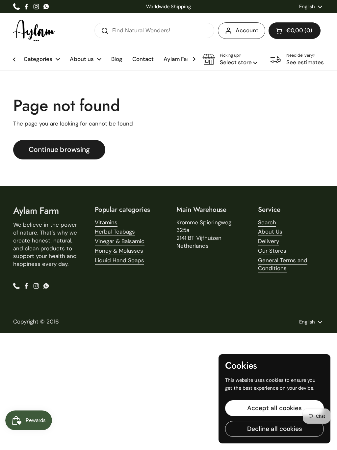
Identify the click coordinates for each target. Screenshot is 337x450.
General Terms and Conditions (282, 264)
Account (247, 30)
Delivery (268, 241)
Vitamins (106, 222)
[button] (295, 30)
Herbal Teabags (115, 231)
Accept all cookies (274, 408)
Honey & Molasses (119, 250)
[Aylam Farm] (34, 30)
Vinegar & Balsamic (119, 241)
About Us (270, 231)
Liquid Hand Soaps (119, 260)
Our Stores (272, 250)
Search (267, 222)
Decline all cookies (274, 429)
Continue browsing (59, 149)
